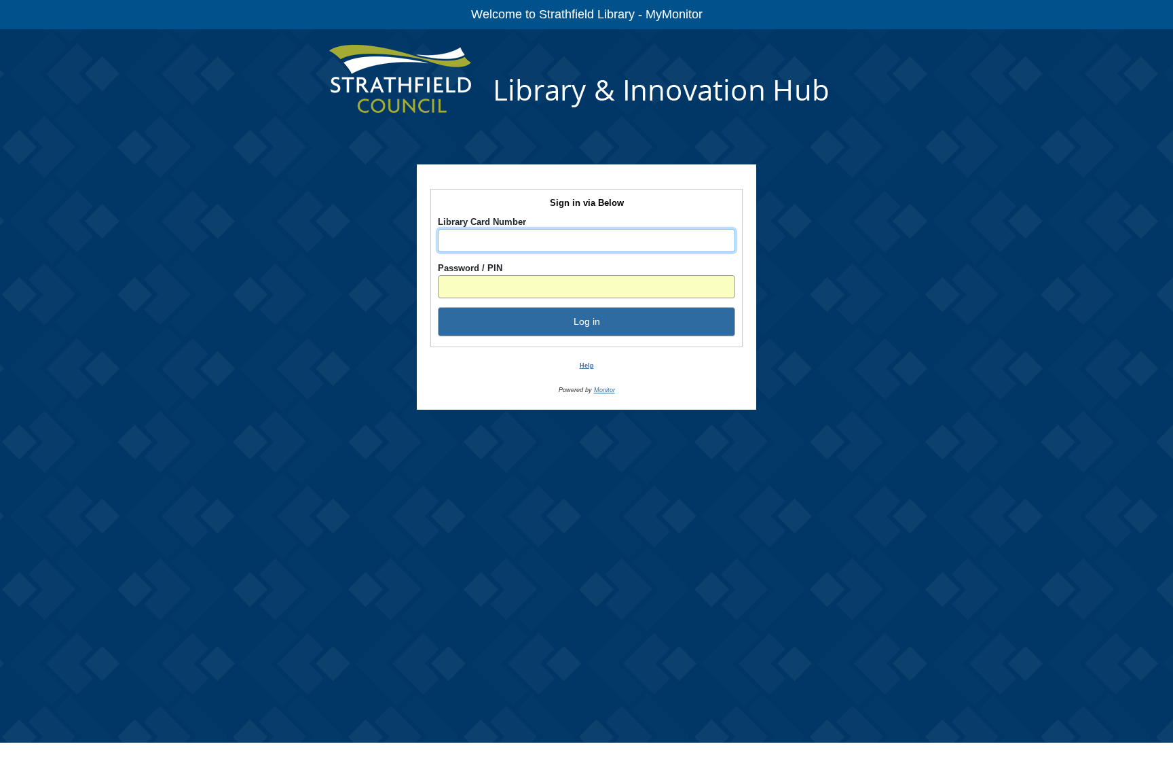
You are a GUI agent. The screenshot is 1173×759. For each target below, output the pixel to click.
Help (587, 365)
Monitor (604, 390)
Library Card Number (482, 222)
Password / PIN (470, 268)
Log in (587, 321)
